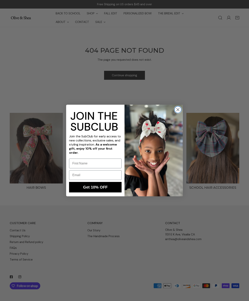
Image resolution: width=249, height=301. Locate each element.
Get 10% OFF (95, 187)
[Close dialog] (177, 109)
